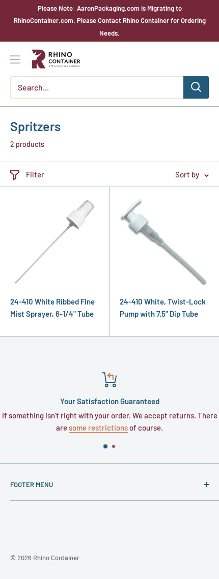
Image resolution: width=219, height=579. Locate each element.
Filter (35, 174)
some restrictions (98, 427)
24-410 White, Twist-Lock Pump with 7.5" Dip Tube (163, 307)
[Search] (196, 87)
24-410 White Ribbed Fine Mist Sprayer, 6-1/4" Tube (52, 307)
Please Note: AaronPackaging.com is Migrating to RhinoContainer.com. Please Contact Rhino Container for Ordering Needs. (110, 20)
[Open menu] (15, 59)
